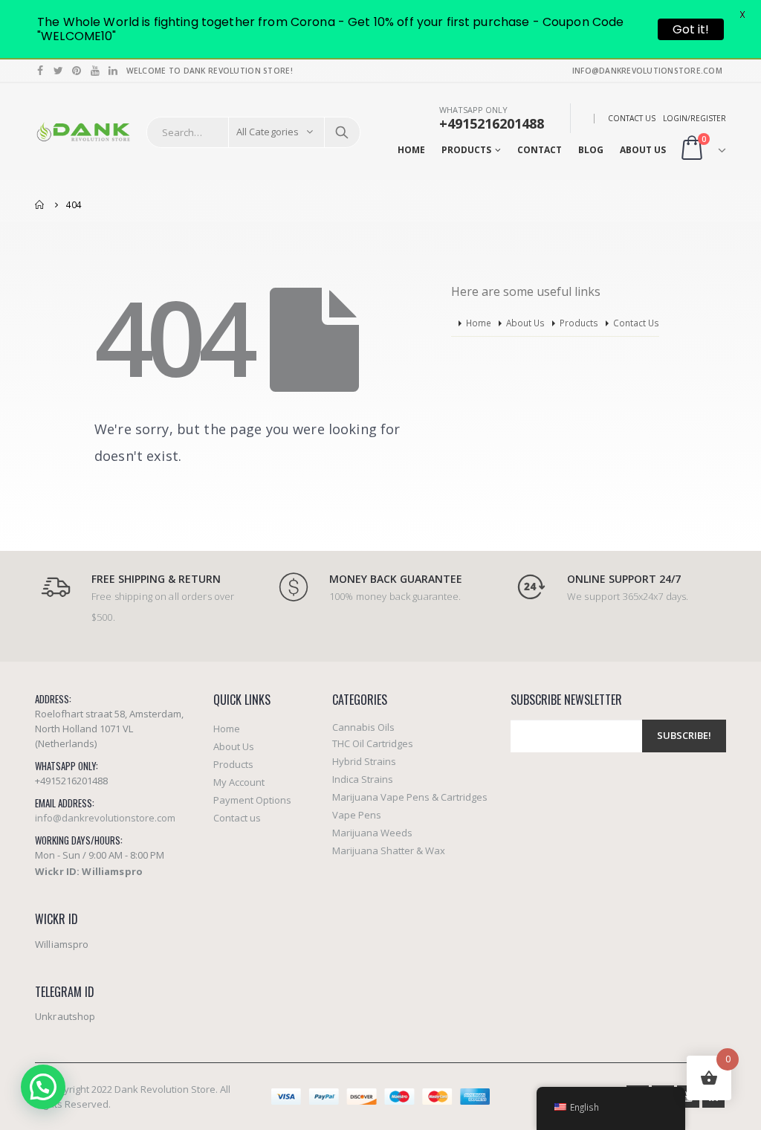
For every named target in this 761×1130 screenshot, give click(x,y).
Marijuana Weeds (372, 832)
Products (466, 149)
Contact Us (631, 118)
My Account (239, 782)
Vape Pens (356, 814)
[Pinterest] (77, 70)
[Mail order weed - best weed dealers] (83, 132)
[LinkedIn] (113, 70)
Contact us (237, 817)
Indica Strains (362, 779)
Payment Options (252, 800)
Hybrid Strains (364, 761)
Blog (590, 149)
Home (411, 149)
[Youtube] (95, 70)
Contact (539, 149)
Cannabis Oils (363, 727)
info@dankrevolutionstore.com (105, 817)
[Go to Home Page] (40, 204)
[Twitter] (59, 70)
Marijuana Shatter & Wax (388, 850)
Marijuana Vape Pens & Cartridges (410, 797)
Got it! (691, 29)
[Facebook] (40, 70)
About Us (643, 149)
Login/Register (694, 118)
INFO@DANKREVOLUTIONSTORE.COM (647, 70)
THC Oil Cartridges (372, 743)
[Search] (342, 132)
